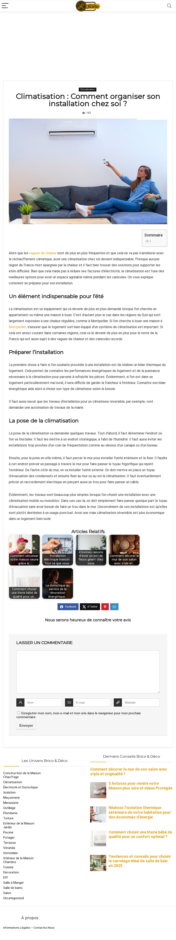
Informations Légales (16, 927)
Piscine (8, 832)
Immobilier (10, 853)
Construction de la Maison (22, 773)
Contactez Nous (44, 927)
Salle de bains (13, 888)
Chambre (9, 862)
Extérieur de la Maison (18, 823)
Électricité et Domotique (20, 787)
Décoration (11, 872)
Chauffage (11, 777)
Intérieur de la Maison (18, 858)
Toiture (8, 818)
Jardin (7, 827)
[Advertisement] (88, 44)
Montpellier (17, 327)
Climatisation (87, 89)
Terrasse (9, 843)
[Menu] (5, 6)
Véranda (9, 848)
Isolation (9, 792)
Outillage (9, 808)
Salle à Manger (13, 883)
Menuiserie (10, 803)
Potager (9, 837)
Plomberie (10, 813)
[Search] (169, 6)
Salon (7, 893)
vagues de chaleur (42, 253)
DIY (5, 877)
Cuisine (8, 867)
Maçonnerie (11, 798)
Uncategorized (13, 898)
